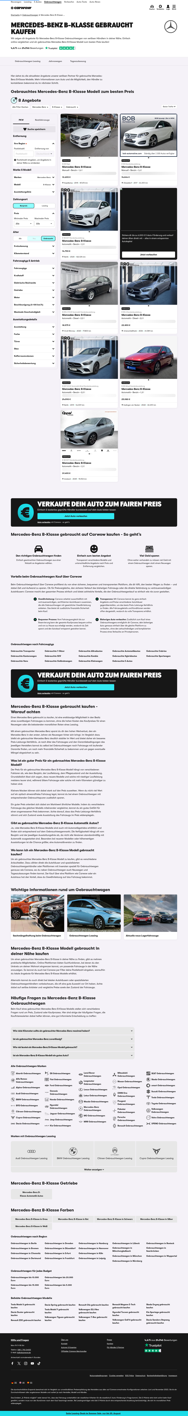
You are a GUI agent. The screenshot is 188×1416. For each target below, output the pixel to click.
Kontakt (64, 1344)
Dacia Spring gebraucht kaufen (60, 1305)
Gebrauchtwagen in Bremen (25, 1248)
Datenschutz (140, 1376)
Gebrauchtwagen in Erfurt (58, 1253)
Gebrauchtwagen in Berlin (24, 1243)
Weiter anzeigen (93, 1169)
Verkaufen (69, 2)
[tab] (28, 61)
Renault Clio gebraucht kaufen (94, 1305)
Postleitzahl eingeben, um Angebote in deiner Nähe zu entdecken (34, 161)
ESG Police (129, 1376)
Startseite (15, 15)
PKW (21, 120)
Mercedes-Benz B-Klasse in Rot (73, 1219)
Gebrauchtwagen (53, 2)
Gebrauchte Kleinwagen (91, 661)
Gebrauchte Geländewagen (58, 661)
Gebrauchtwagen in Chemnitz (26, 1253)
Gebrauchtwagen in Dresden (59, 1243)
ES (31, 1383)
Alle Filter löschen (20, 107)
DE (15, 1383)
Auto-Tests (82, 2)
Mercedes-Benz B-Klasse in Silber (156, 1219)
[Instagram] (26, 1364)
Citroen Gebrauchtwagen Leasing (114, 1158)
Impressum (172, 1376)
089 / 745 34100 (24, 1350)
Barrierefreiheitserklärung (157, 1376)
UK (23, 1383)
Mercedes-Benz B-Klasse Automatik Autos (31, 1194)
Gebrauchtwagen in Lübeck (126, 1243)
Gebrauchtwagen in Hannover (93, 1248)
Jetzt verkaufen (148, 254)
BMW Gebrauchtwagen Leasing (73, 1158)
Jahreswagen (55, 61)
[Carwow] (21, 8)
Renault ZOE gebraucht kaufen (26, 1320)
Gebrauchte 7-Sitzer (55, 651)
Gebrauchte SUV (53, 656)
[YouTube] (32, 1364)
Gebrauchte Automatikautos (126, 651)
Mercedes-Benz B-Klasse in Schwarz (115, 1219)
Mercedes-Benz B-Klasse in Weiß (31, 1226)
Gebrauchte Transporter (23, 651)
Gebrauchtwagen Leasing (27, 61)
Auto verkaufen (44, 522)
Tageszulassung (78, 61)
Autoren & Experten (68, 1347)
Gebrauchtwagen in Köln (91, 1253)
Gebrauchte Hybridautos (124, 656)
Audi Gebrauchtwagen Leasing (31, 1158)
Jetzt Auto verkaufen (75, 516)
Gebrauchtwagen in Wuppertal (161, 1256)
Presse (109, 1340)
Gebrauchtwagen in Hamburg (93, 1243)
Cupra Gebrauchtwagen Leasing (157, 1158)
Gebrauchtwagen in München (127, 1256)
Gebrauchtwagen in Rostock (160, 1243)
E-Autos (38, 2)
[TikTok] (39, 1364)
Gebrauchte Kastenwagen (24, 656)
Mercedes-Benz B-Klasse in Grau (31, 1219)
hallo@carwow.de (24, 1353)
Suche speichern (36, 129)
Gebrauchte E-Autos (122, 661)
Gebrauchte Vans (19, 661)
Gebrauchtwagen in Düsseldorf (60, 1248)
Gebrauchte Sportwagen (158, 656)
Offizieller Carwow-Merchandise (73, 1351)
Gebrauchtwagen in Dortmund (26, 1258)
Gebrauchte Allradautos (90, 651)
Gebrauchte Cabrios (156, 651)
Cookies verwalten (116, 1376)
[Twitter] (19, 1364)
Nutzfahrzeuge (42, 120)
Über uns (64, 1340)
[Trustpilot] (60, 48)
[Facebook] (12, 1364)
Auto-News (95, 2)
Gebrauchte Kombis (88, 656)
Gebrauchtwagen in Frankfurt (59, 1258)
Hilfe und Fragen (20, 1340)
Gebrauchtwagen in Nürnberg (127, 1261)
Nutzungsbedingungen (99, 1376)
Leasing (27, 2)
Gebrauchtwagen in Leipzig (92, 1258)
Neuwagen (16, 2)
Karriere (110, 1344)
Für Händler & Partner (115, 1347)
